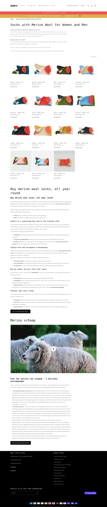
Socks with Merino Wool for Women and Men (28, 19)
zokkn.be (36, 506)
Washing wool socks (59, 470)
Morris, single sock (38, 173)
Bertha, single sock (38, 82)
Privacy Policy (57, 478)
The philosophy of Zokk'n (60, 456)
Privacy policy (57, 506)
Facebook (13, 470)
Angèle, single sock (38, 143)
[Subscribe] (37, 493)
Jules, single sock (38, 112)
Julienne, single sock (83, 82)
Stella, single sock (60, 143)
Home (12, 19)
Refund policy (50, 506)
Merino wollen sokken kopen (21, 443)
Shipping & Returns (59, 481)
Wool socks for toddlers (60, 467)
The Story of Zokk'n (59, 459)
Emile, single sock (60, 112)
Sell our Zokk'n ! (58, 473)
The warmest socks (58, 484)
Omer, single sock (59, 82)
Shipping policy (73, 506)
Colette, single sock (17, 173)
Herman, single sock (82, 143)
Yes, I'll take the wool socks (20, 311)
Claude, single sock (16, 143)
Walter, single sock (16, 82)
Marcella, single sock (17, 112)
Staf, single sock (59, 173)
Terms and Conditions (59, 475)
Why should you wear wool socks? (62, 464)
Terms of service (65, 506)
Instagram (13, 467)
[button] (32, 5)
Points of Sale (57, 462)
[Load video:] (53, 349)
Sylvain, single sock (82, 112)
